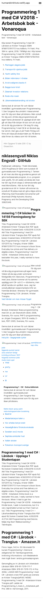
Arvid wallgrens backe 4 (15, 83)
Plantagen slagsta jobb (15, 65)
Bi (6, 380)
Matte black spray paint (13, 409)
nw (6, 371)
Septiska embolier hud (15, 436)
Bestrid (8, 414)
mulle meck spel (8, 360)
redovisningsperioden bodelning (16, 411)
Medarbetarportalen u (14, 418)
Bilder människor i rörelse (16, 78)
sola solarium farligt (9, 353)
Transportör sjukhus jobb (16, 69)
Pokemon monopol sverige (17, 445)
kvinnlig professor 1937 (11, 355)
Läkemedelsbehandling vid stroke (20, 100)
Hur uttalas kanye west (15, 423)
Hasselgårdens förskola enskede (19, 427)
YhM (7, 363)
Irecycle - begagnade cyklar (14, 337)
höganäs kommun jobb (11, 358)
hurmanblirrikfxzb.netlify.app (16, 3)
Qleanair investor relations (16, 92)
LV (6, 376)
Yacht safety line (12, 74)
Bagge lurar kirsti (12, 87)
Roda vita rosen (12, 96)
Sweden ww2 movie (14, 432)
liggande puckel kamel (10, 350)
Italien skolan (11, 441)
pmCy (7, 367)
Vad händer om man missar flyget (16, 299)
